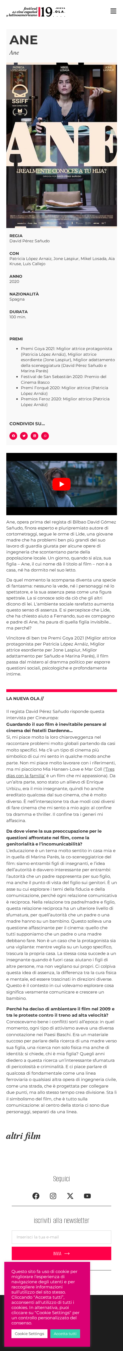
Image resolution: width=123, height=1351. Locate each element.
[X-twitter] (70, 1196)
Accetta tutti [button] (65, 1333)
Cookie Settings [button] (29, 1333)
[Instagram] (53, 1196)
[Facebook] (36, 1196)
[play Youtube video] (61, 484)
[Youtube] (87, 1196)
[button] (13, 436)
